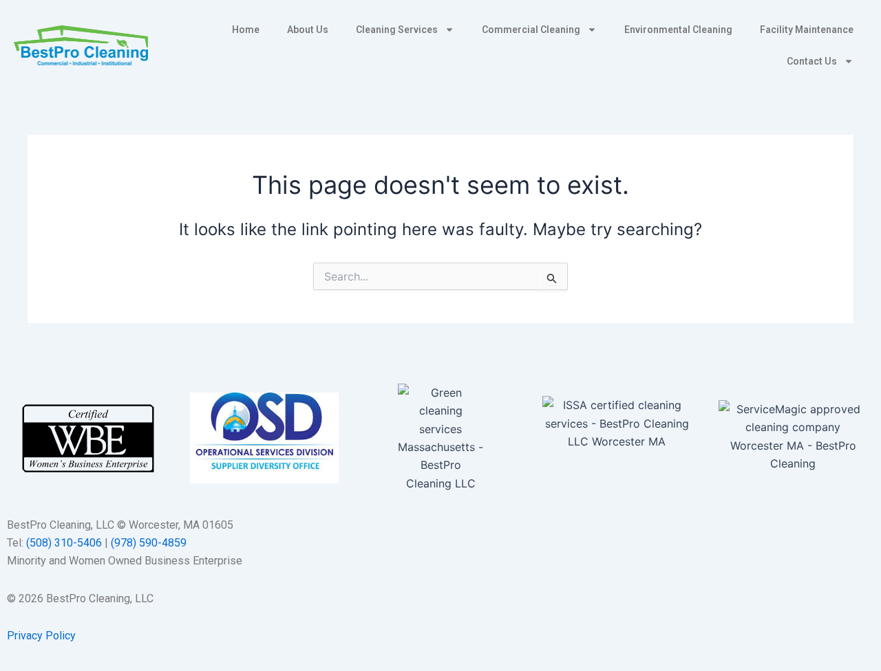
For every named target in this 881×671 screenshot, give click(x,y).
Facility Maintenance (806, 29)
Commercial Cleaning (531, 29)
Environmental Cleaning (678, 29)
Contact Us (812, 61)
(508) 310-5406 (64, 542)
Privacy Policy (41, 635)
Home (245, 29)
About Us (307, 29)
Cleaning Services (397, 29)
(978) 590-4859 (149, 542)
